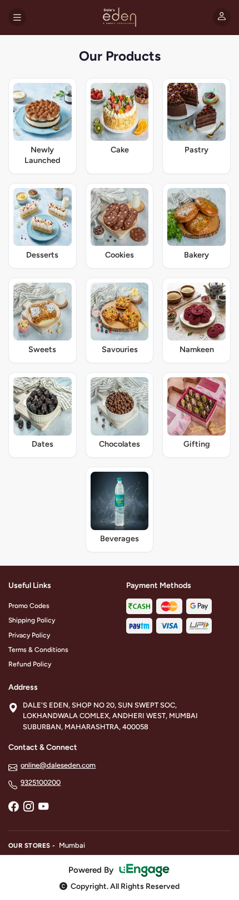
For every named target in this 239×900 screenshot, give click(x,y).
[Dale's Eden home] (119, 17)
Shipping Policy (31, 620)
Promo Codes (28, 606)
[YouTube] (43, 807)
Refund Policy (29, 664)
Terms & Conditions (38, 650)
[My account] (222, 17)
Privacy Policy (29, 635)
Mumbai (72, 845)
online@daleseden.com (58, 765)
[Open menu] (17, 17)
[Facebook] (13, 807)
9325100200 (41, 782)
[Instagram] (28, 807)
